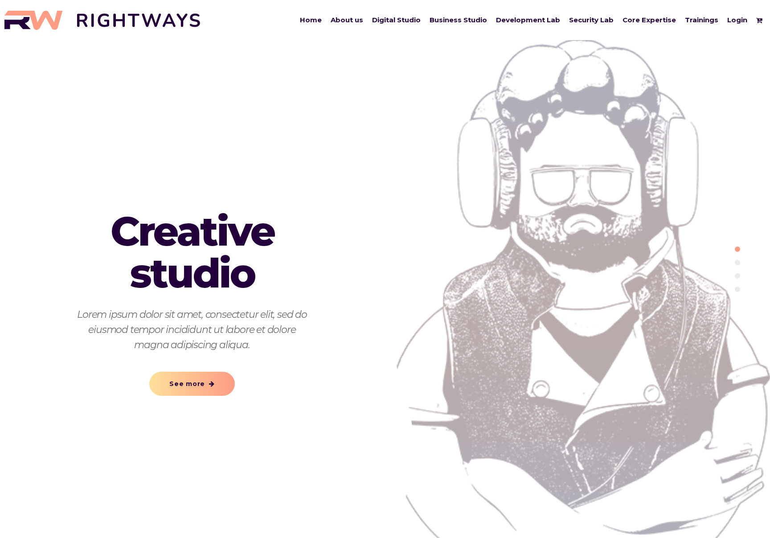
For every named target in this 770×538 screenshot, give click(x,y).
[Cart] (761, 20)
